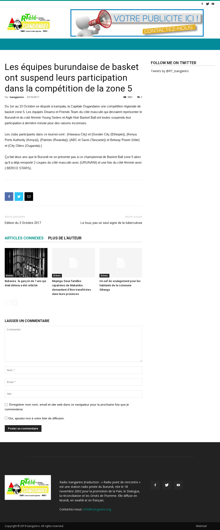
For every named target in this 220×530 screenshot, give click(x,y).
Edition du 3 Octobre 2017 (23, 223)
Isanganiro (17, 97)
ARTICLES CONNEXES (24, 238)
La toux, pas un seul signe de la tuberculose (111, 223)
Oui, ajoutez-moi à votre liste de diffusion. (36, 418)
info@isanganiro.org (97, 509)
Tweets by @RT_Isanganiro (170, 71)
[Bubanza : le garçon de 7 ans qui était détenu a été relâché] (26, 262)
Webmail (201, 526)
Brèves (9, 275)
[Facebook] (202, 4)
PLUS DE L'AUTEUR (64, 238)
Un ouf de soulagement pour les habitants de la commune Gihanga (120, 285)
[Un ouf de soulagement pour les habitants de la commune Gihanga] (120, 262)
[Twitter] (207, 4)
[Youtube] (213, 4)
